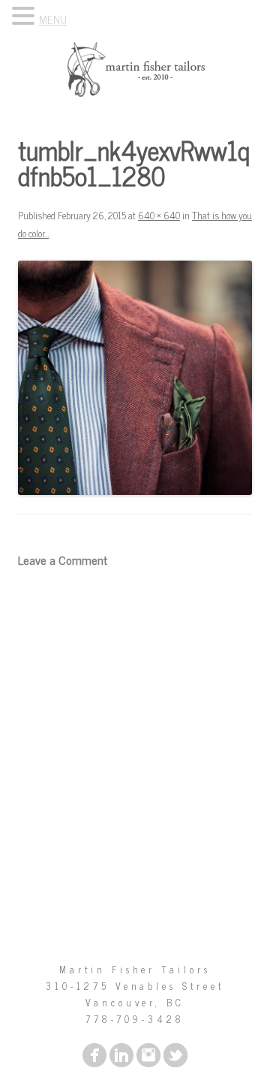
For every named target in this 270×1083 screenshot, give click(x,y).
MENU (53, 19)
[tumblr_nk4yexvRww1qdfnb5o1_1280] (135, 378)
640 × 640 (159, 215)
